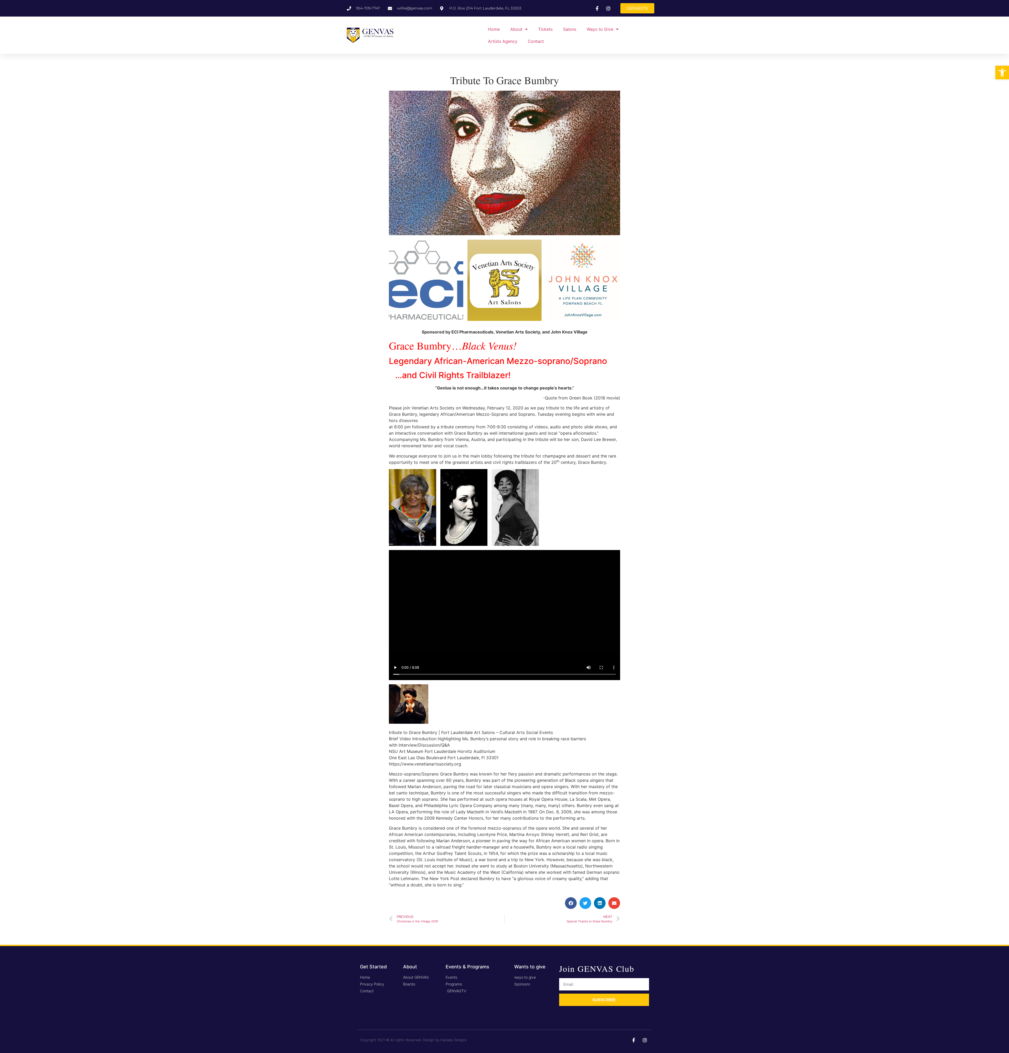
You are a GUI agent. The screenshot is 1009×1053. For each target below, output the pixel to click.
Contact (536, 41)
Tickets (545, 29)
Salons (569, 29)
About (516, 29)
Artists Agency (502, 41)
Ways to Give (600, 29)
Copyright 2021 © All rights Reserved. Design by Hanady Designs (413, 1040)
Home (494, 29)
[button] (1002, 72)
